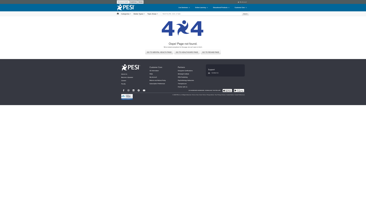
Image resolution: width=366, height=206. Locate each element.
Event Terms (202, 95)
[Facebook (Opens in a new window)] (123, 90)
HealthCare (133, 2)
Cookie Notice (230, 95)
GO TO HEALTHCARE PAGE (187, 52)
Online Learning (200, 7)
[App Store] (227, 90)
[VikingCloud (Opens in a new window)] (127, 97)
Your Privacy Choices (220, 95)
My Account (153, 77)
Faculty (123, 84)
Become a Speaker (127, 77)
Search (245, 14)
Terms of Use (195, 95)
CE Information (154, 71)
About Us (124, 74)
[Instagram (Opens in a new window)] (128, 90)
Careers (123, 81)
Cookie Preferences (240, 95)
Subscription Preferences (157, 84)
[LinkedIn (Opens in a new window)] (133, 90)
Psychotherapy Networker (186, 80)
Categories (125, 13)
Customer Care (240, 7)
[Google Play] (239, 90)
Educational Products (220, 7)
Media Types (138, 13)
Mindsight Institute (183, 74)
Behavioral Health (123, 2)
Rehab (141, 2)
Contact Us (215, 73)
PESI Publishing (183, 77)
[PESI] (130, 68)
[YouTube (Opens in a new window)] (144, 90)
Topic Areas (151, 13)
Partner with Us (182, 87)
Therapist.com (182, 84)
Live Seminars (183, 7)
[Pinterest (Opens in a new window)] (138, 90)
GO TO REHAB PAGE (210, 52)
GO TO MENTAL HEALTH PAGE (159, 52)
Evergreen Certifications (185, 71)
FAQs (151, 74)
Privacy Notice (210, 95)
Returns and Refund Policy (158, 80)
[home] (126, 7)
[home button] (118, 14)
